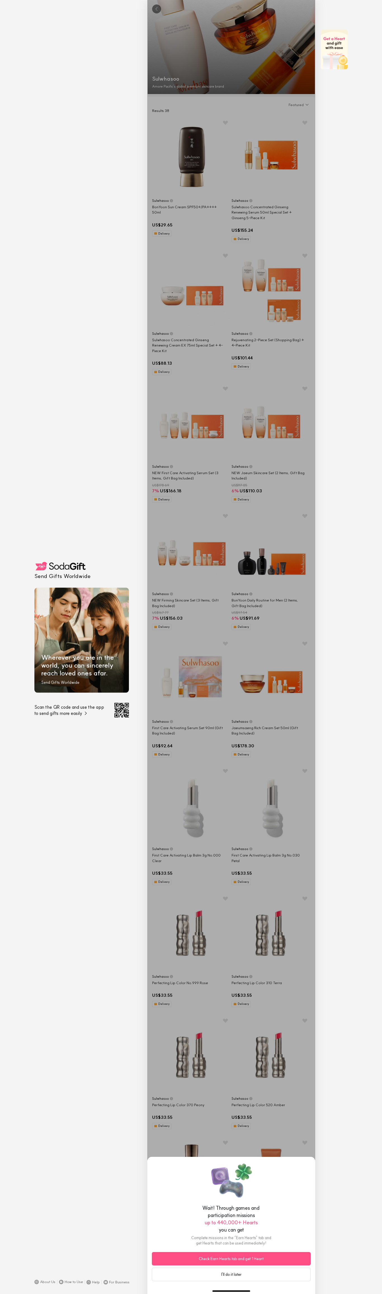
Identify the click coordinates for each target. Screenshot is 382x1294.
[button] (44, 1282)
